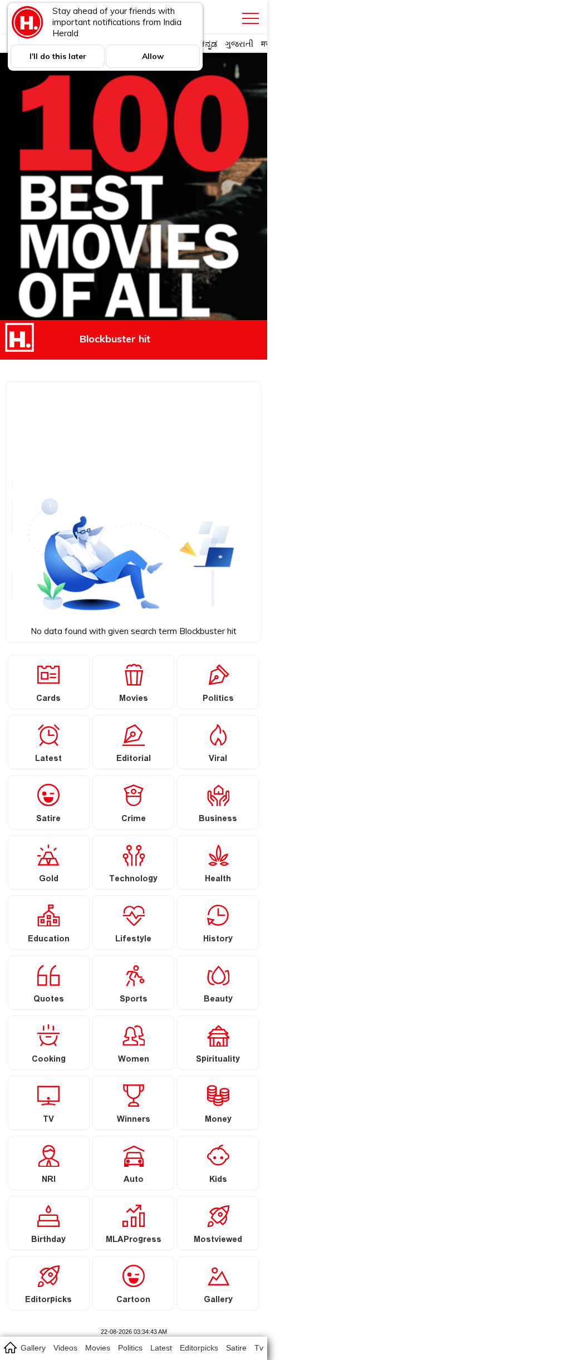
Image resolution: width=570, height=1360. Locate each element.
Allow (153, 56)
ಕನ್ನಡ (208, 43)
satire (236, 1347)
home (9, 1347)
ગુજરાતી (239, 43)
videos (65, 1347)
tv (258, 1347)
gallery (33, 1347)
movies (97, 1347)
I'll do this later (58, 56)
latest (161, 1347)
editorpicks (199, 1347)
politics (130, 1347)
